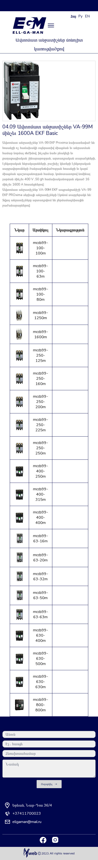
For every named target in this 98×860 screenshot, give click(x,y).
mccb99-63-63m (40, 614)
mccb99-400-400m (40, 517)
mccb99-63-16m (40, 538)
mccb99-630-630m (40, 682)
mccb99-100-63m (40, 271)
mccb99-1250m (40, 315)
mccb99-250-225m (40, 425)
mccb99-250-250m (40, 448)
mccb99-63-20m (40, 557)
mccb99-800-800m (40, 705)
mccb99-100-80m (40, 294)
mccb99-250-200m (40, 402)
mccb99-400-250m (40, 471)
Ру (80, 16)
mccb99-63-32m (40, 576)
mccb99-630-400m (40, 635)
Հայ (73, 16)
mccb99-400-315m (40, 494)
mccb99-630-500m (40, 658)
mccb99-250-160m (40, 378)
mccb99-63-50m (40, 595)
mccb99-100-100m (40, 248)
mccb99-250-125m (40, 355)
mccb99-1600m (40, 334)
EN (87, 16)
